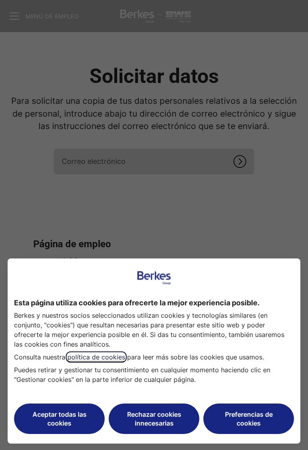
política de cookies (96, 357)
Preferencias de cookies (249, 418)
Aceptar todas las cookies (59, 418)
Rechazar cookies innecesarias (154, 418)
